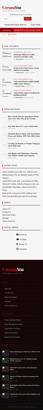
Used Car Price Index (12, 337)
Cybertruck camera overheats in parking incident (27, 94)
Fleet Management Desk (14, 324)
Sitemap (5, 218)
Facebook (23, 234)
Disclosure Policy (9, 215)
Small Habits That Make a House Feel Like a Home (25, 386)
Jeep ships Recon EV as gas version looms (23, 126)
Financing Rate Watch (15, 25)
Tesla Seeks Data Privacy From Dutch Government (26, 69)
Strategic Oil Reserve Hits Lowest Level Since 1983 (24, 55)
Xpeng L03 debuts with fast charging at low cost (20, 184)
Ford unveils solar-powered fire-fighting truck (19, 193)
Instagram (23, 249)
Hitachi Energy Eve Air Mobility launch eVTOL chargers (23, 360)
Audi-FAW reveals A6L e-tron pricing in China (22, 30)
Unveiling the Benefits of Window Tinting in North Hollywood (24, 144)
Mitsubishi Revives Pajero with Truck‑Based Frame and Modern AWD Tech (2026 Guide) (24, 134)
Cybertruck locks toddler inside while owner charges (26, 82)
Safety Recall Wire (11, 333)
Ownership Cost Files (12, 328)
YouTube (23, 239)
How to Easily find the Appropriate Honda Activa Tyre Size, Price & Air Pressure (23, 117)
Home (4, 34)
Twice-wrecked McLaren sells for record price (19, 196)
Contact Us (6, 212)
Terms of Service (8, 221)
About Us (6, 209)
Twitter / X (23, 244)
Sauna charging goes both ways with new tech (19, 171)
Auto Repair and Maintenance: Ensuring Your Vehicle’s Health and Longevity (23, 154)
